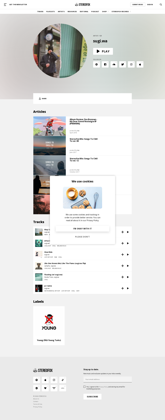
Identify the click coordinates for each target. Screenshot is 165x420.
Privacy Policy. (93, 220)
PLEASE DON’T (82, 236)
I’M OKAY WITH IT (82, 228)
